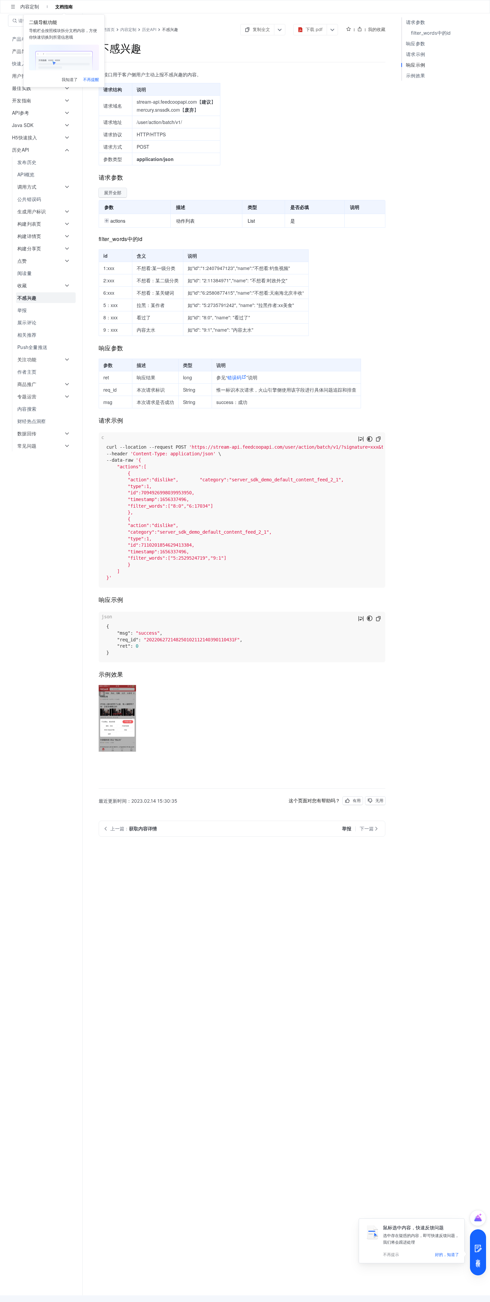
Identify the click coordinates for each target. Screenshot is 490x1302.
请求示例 (415, 54)
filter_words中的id (431, 33)
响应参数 (415, 43)
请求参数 (415, 22)
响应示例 (415, 65)
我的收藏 (376, 29)
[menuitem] (42, 162)
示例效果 (415, 75)
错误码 (234, 377)
